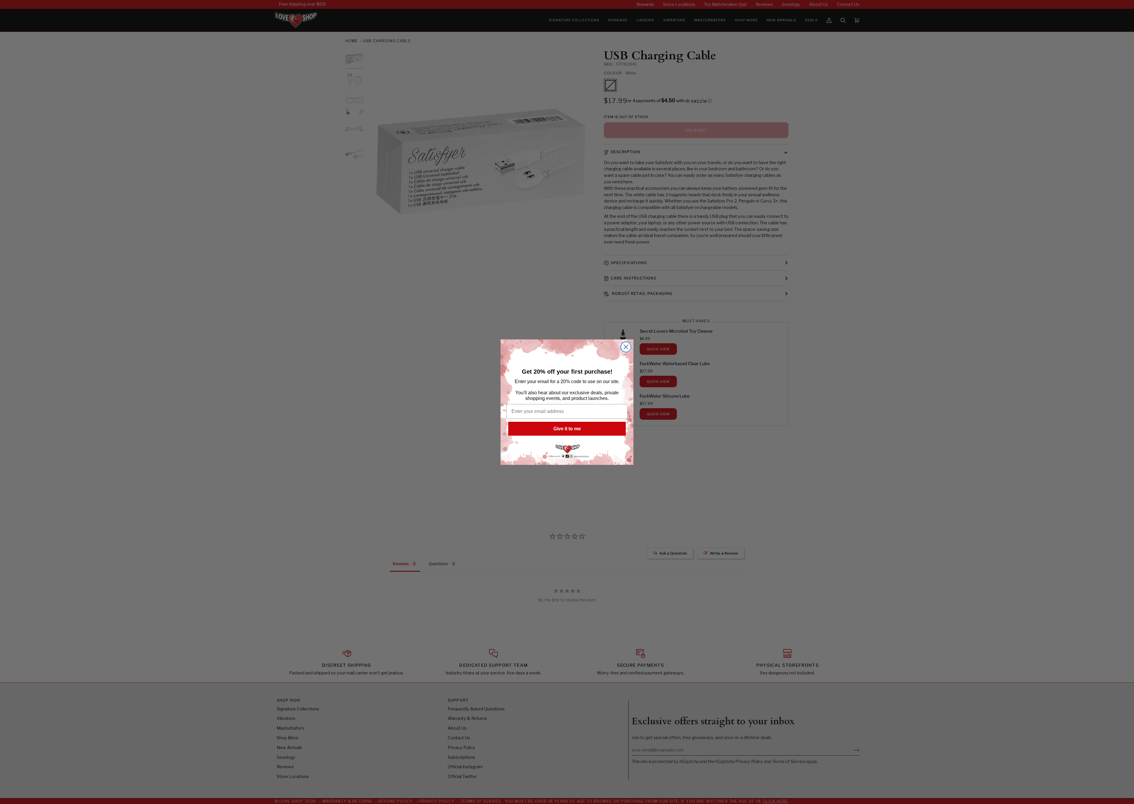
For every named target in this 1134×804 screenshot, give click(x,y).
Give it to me (567, 428)
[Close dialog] (626, 347)
